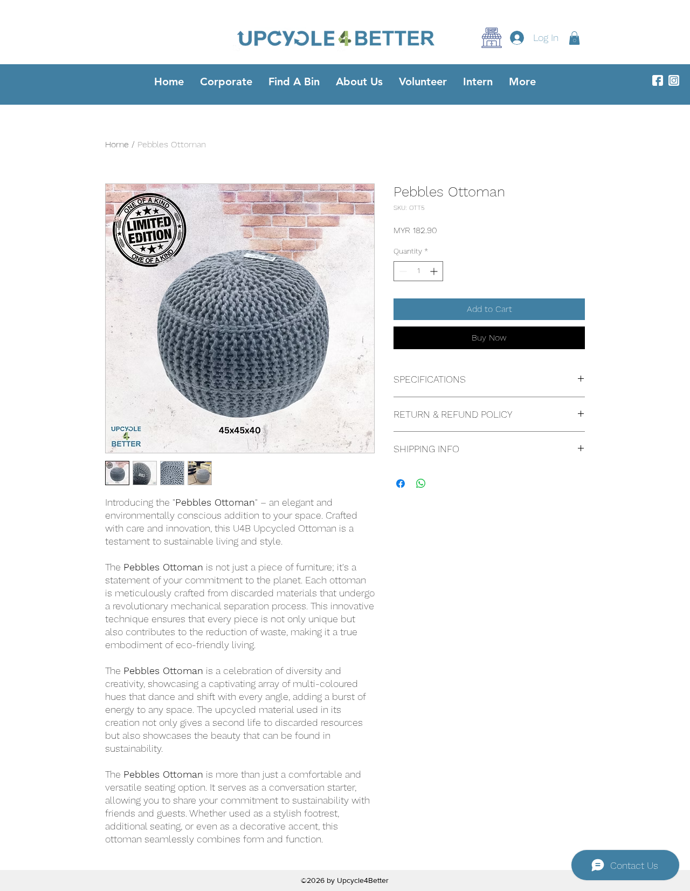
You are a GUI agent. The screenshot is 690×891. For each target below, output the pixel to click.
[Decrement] (402, 271)
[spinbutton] (418, 271)
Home (117, 144)
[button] (574, 38)
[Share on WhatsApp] (421, 483)
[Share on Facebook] (400, 483)
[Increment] (434, 271)
